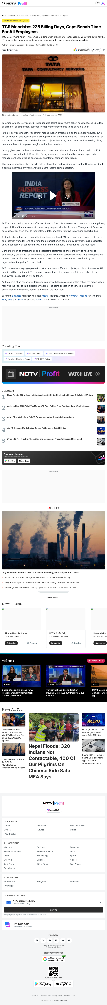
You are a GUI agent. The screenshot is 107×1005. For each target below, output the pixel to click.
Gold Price (9, 864)
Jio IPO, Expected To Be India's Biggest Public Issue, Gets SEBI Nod (93, 732)
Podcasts (74, 881)
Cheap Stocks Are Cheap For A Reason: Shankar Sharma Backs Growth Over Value (18, 693)
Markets (8, 847)
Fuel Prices (75, 864)
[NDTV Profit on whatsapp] (69, 940)
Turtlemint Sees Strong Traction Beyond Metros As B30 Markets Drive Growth (65, 693)
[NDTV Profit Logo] (53, 802)
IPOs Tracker (10, 834)
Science (41, 860)
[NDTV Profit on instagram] (49, 940)
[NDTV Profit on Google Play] (43, 983)
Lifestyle (8, 860)
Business (30, 45)
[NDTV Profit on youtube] (63, 940)
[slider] (53, 213)
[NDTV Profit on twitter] (43, 940)
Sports (73, 855)
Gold (10, 299)
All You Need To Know (16, 633)
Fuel (4, 299)
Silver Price (42, 864)
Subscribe (11, 643)
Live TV (7, 830)
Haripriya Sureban (16, 45)
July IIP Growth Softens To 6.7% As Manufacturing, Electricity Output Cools (13, 763)
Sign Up (53, 910)
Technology (42, 855)
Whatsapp (9, 885)
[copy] (104, 50)
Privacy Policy (57, 996)
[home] (17, 2)
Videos (73, 860)
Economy (74, 847)
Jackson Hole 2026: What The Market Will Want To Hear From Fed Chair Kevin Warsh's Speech (13, 735)
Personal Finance (78, 295)
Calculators (9, 868)
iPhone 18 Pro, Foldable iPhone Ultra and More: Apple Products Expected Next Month (93, 759)
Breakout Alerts (77, 825)
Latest (39, 299)
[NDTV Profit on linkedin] (56, 940)
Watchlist (41, 825)
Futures (40, 830)
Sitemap (67, 996)
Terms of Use (45, 996)
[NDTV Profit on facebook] (36, 940)
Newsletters (9, 881)
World (6, 855)
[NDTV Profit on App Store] (63, 983)
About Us (35, 996)
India (72, 851)
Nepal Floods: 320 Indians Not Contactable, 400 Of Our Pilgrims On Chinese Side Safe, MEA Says (52, 761)
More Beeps (52, 597)
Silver (21, 299)
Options (74, 830)
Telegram (41, 881)
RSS (74, 996)
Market (45, 295)
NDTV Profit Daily (58, 633)
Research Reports (12, 851)
